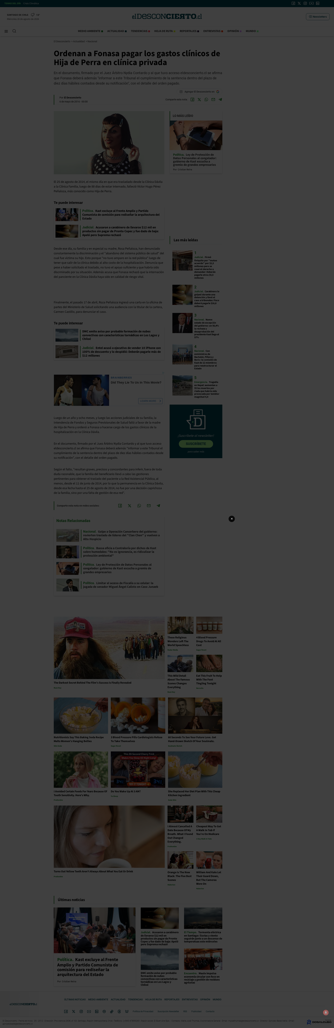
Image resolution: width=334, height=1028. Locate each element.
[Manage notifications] (326, 1012)
